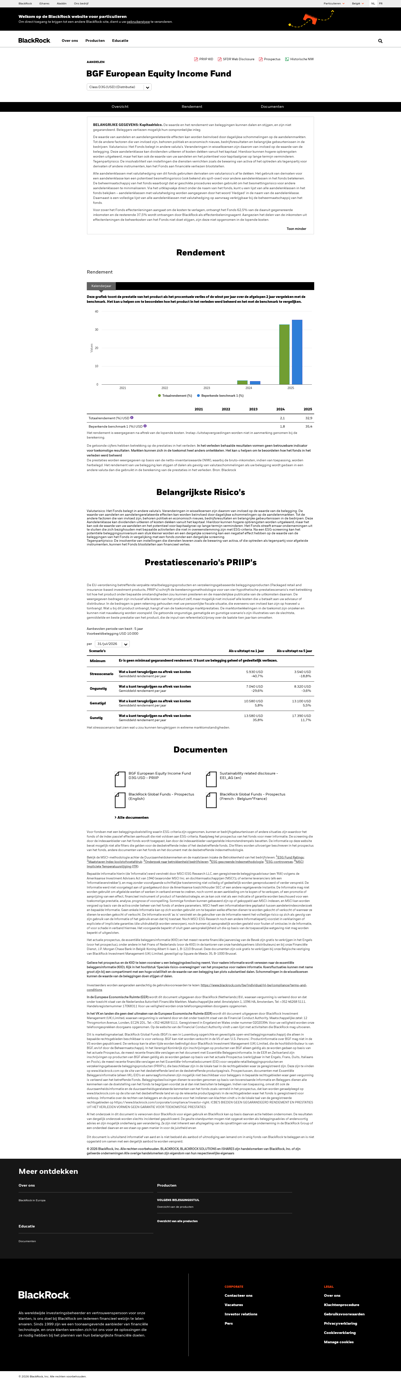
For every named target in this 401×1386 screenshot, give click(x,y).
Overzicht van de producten (175, 1207)
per (90, 644)
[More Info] (131, 417)
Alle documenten (133, 818)
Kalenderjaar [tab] (101, 286)
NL (373, 3)
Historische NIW (302, 59)
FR (380, 3)
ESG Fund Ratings (290, 857)
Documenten (272, 107)
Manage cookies (339, 1342)
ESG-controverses (279, 862)
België (356, 3)
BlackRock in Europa (32, 1200)
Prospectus (272, 59)
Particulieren (333, 3)
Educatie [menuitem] (120, 41)
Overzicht (120, 107)
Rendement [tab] (100, 272)
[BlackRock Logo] (45, 1297)
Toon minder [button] (296, 229)
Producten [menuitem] (95, 41)
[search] (379, 41)
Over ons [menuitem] (70, 41)
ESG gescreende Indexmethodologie (236, 862)
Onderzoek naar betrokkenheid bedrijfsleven (175, 862)
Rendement (192, 107)
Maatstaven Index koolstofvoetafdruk (114, 862)
